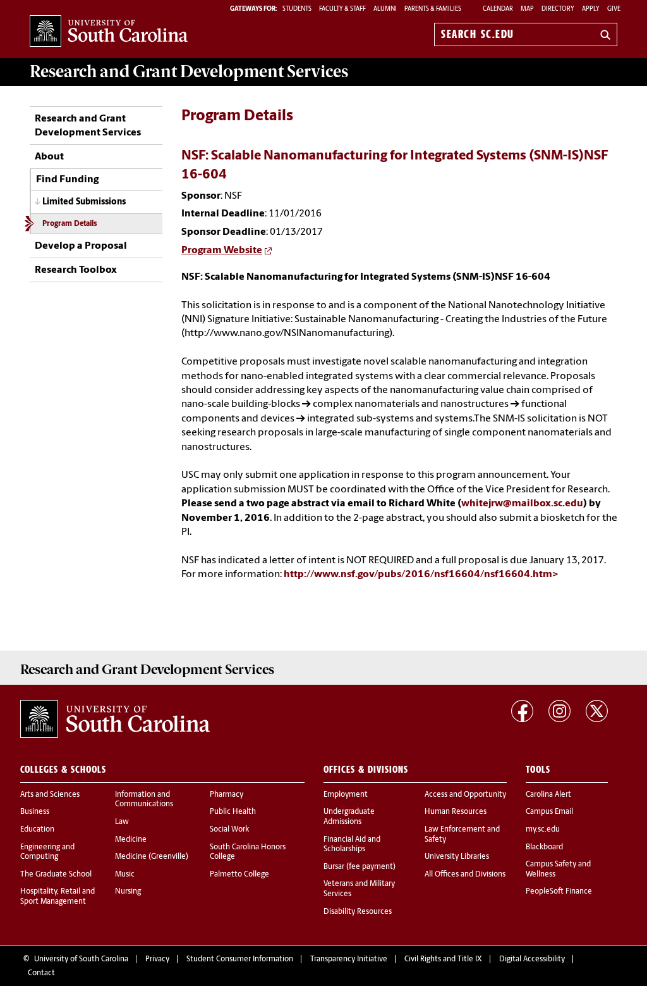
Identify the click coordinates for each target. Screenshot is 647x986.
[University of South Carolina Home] (109, 32)
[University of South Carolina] (115, 719)
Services (189, 71)
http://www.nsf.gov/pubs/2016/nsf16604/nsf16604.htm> (421, 575)
